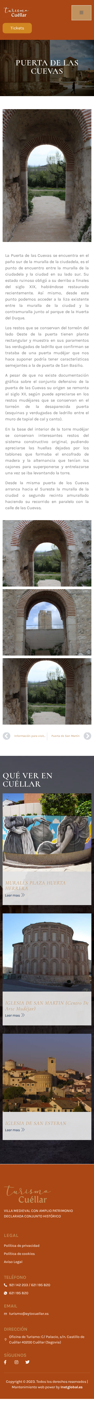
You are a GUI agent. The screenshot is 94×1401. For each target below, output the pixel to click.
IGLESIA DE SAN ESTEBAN (35, 1123)
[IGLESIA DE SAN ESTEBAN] (47, 1073)
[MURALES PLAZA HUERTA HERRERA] (47, 832)
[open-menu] (81, 12)
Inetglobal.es (72, 1387)
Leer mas (12, 895)
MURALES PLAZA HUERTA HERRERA (35, 886)
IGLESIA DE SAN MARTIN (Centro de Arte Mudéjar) (47, 1006)
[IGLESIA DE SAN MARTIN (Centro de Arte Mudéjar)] (47, 952)
